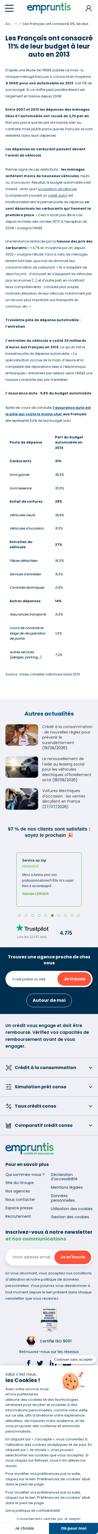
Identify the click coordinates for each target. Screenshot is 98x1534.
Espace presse (19, 1208)
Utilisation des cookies (72, 1208)
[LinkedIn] (53, 1364)
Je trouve (74, 979)
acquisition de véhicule (57, 189)
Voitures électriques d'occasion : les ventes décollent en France (63, 796)
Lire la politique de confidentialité (32, 1510)
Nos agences (17, 1191)
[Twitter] (40, 1364)
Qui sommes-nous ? (25, 1174)
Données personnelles (63, 1198)
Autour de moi (49, 1000)
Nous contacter (20, 1199)
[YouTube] (67, 1364)
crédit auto (57, 195)
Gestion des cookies (70, 1217)
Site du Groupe (19, 1182)
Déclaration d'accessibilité (64, 1177)
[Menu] (9, 8)
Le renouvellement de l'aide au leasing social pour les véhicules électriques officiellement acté (66, 769)
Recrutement (18, 1216)
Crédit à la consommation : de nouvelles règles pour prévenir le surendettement (67, 734)
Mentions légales (67, 1187)
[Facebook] (28, 1364)
